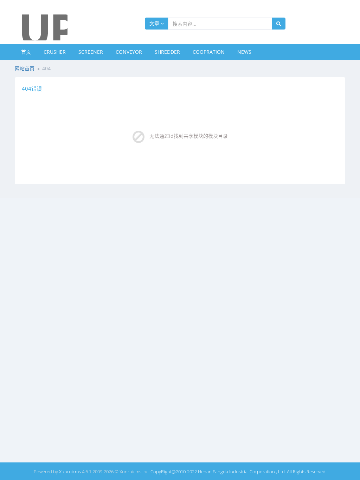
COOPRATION (209, 51)
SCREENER (90, 51)
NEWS (244, 51)
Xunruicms (70, 471)
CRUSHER (55, 51)
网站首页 (24, 68)
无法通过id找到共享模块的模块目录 (188, 135)
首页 (26, 51)
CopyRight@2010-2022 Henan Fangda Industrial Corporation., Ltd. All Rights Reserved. (238, 471)
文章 (155, 23)
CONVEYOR (129, 51)
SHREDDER (167, 51)
